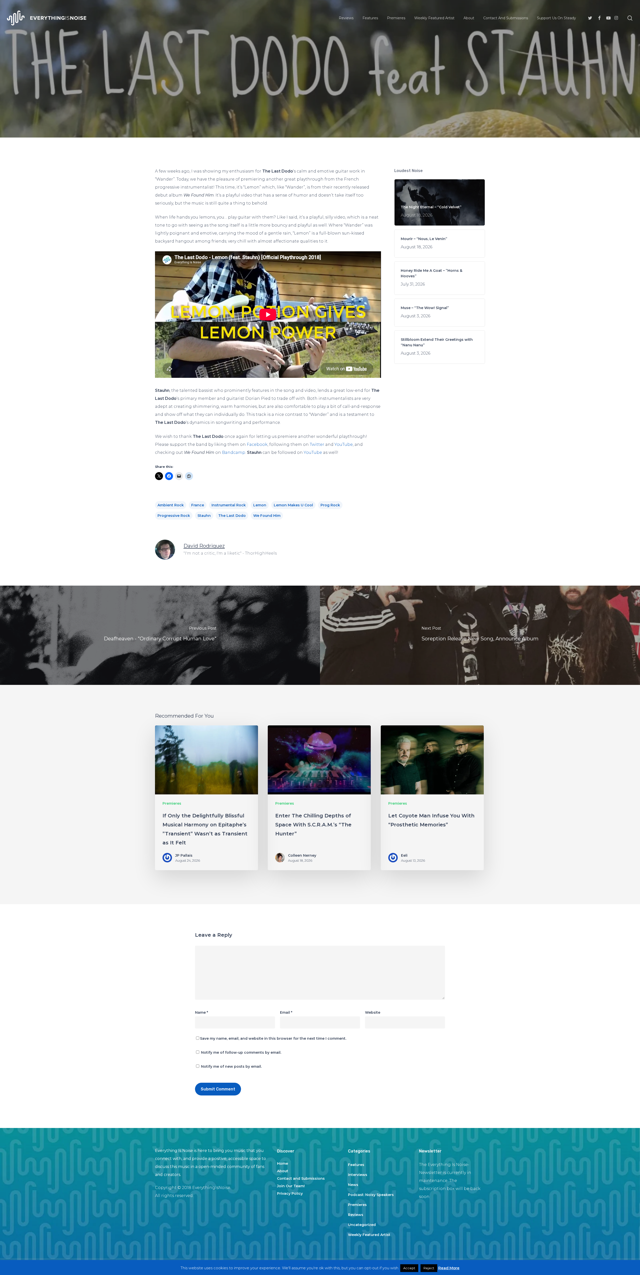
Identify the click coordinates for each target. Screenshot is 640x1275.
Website (372, 1012)
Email (286, 1012)
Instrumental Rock (229, 505)
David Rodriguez (204, 546)
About (282, 1171)
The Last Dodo (232, 515)
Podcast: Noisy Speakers (371, 1194)
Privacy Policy (290, 1193)
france (197, 505)
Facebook (257, 444)
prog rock (330, 505)
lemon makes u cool (293, 505)
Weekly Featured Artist (369, 1234)
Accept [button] (409, 1268)
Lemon (259, 505)
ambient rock (171, 505)
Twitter (317, 444)
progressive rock (174, 515)
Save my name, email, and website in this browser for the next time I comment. (273, 1038)
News (353, 1184)
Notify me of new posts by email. (231, 1066)
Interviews (357, 1174)
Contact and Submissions (301, 1178)
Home (282, 1163)
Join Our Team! (291, 1186)
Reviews (355, 1214)
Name (201, 1012)
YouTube (343, 444)
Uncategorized (362, 1224)
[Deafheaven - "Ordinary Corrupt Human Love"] (160, 635)
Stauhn (204, 515)
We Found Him (266, 515)
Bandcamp (233, 452)
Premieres (320, 102)
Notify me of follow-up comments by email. (241, 1052)
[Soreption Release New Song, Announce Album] (480, 635)
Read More (449, 1267)
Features (356, 1164)
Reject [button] (429, 1268)
